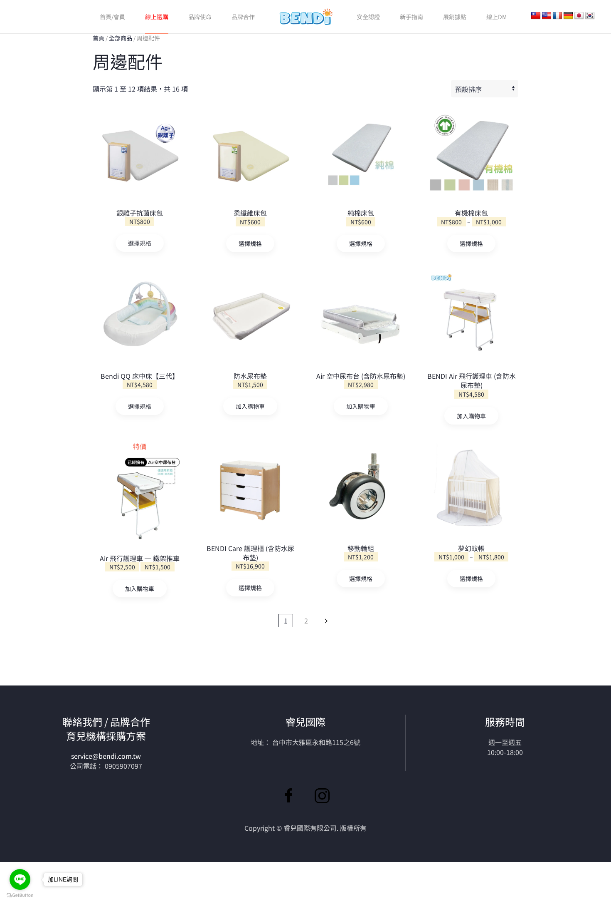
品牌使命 (200, 16)
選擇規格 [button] (250, 588)
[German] (568, 16)
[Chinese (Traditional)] (536, 16)
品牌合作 (243, 16)
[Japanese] (579, 16)
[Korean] (590, 16)
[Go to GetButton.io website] (20, 895)
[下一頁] (326, 620)
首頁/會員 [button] (112, 16)
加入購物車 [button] (250, 406)
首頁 (98, 38)
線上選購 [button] (156, 16)
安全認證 (368, 16)
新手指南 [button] (411, 16)
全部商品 (120, 38)
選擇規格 (139, 243)
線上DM (496, 16)
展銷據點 (454, 16)
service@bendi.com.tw (106, 756)
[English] (547, 16)
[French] (557, 16)
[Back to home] (306, 16)
